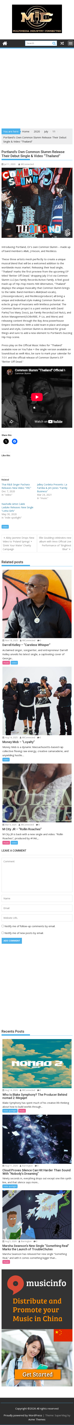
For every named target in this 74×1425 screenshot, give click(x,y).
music (6, 662)
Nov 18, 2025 (11, 640)
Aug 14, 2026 (11, 1090)
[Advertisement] (37, 87)
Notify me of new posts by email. (24, 933)
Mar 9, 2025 (11, 824)
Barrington (27, 1165)
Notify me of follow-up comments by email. (29, 926)
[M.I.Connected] (4, 43)
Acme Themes (36, 1419)
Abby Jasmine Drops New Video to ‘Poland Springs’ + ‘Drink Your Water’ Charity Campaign (18, 543)
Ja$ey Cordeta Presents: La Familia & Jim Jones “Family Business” (52, 488)
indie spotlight (10, 1110)
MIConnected (27, 164)
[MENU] (70, 43)
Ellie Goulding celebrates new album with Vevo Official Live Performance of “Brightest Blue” (55, 543)
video (5, 526)
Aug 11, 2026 (11, 1165)
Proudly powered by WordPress (23, 1415)
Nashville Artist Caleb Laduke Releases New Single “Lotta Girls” (17, 507)
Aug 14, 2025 (11, 737)
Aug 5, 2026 (11, 1241)
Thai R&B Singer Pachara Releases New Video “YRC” (16, 486)
